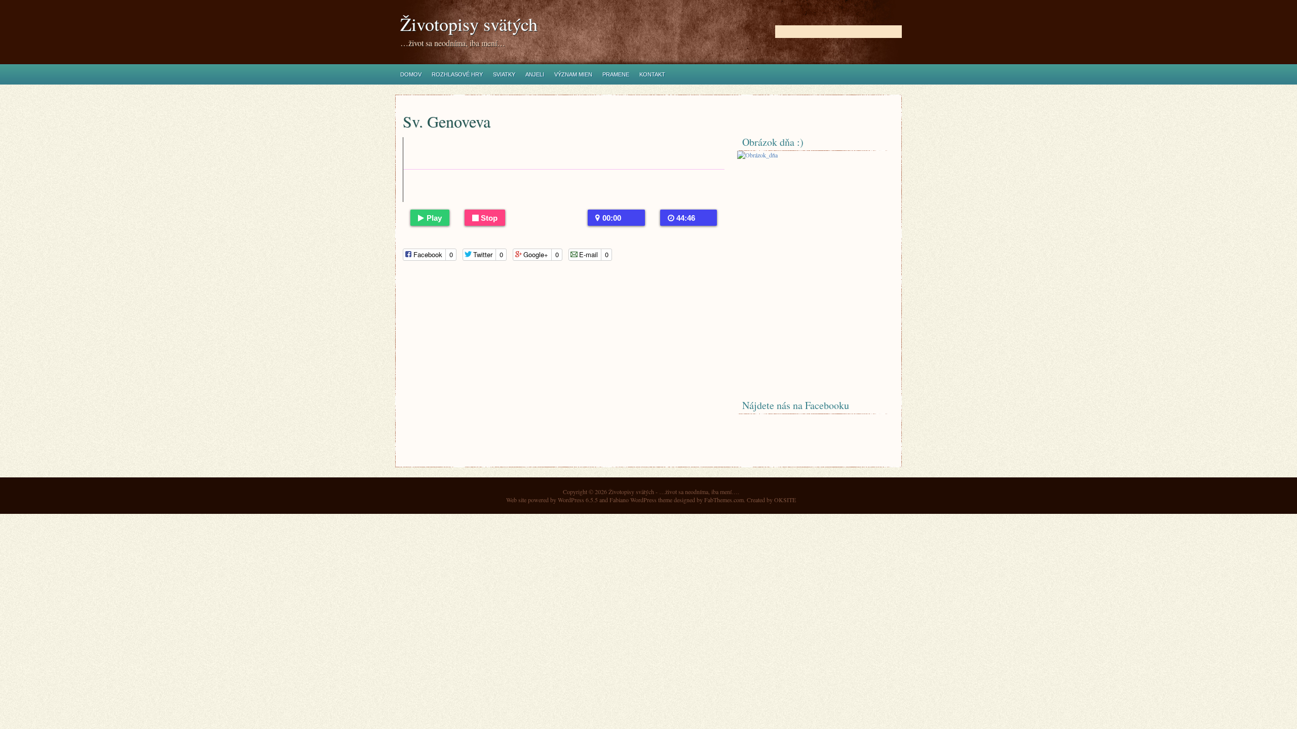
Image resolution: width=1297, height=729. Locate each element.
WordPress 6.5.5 (578, 500)
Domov (411, 74)
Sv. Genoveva (446, 121)
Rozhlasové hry (457, 74)
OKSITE (785, 500)
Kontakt (652, 74)
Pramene (615, 74)
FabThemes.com (724, 500)
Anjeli (534, 74)
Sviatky (504, 74)
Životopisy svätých (469, 24)
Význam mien (573, 74)
